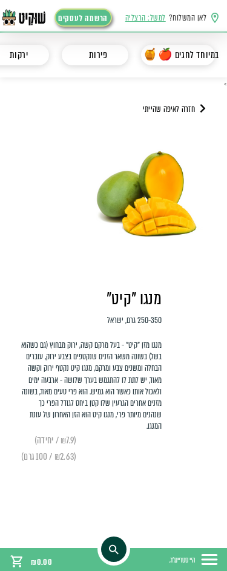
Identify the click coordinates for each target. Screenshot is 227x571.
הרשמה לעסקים (83, 18)
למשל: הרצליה (145, 18)
